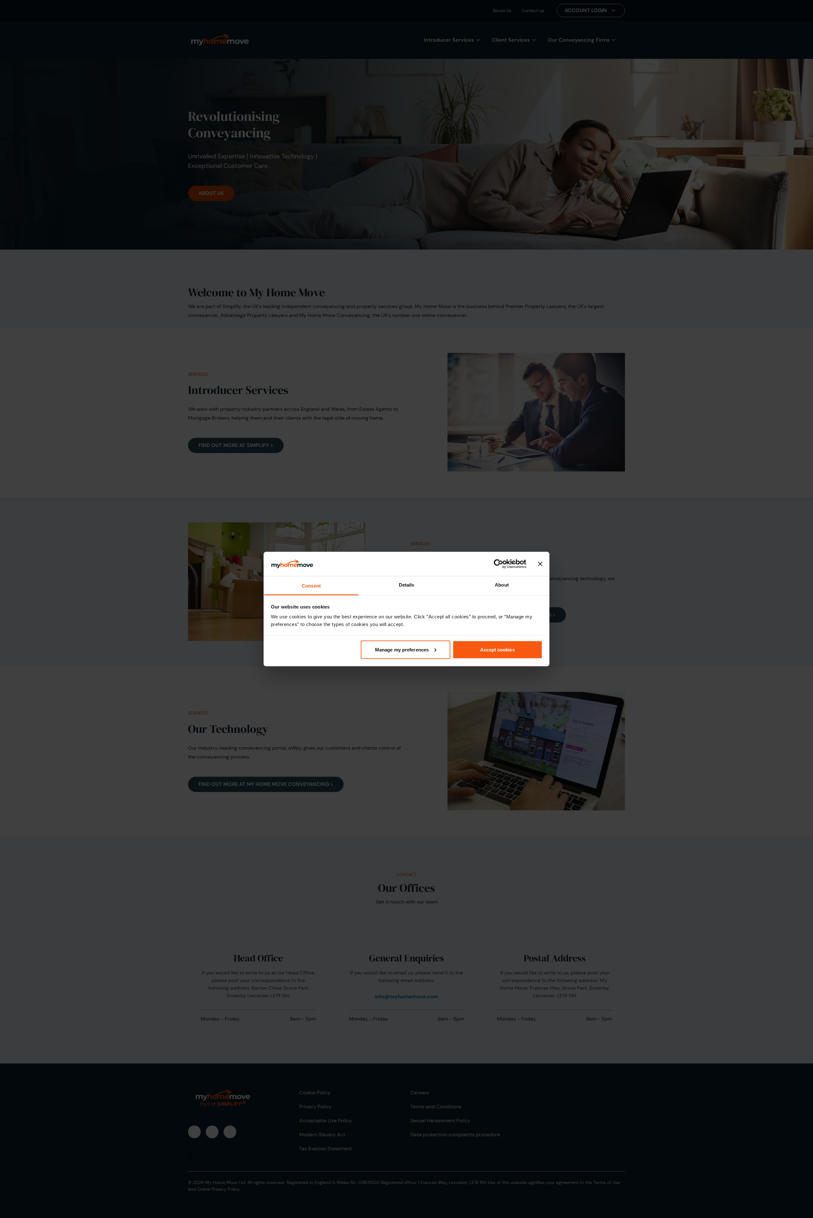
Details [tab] (406, 585)
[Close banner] (540, 563)
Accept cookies (497, 649)
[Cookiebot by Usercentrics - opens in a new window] (498, 563)
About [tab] (502, 585)
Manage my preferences (402, 649)
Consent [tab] (311, 585)
